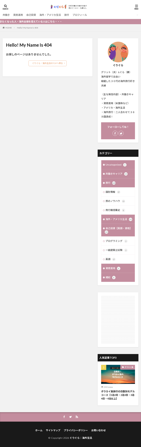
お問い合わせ (98, 430)
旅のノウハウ (115, 200)
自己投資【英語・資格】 (118, 230)
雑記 (110, 277)
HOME (9, 27)
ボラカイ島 (129, 367)
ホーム (38, 430)
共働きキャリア (116, 173)
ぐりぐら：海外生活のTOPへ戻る (47, 63)
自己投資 (31, 14)
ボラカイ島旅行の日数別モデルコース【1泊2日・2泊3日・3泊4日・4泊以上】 (118, 395)
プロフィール (80, 14)
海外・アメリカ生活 (50, 14)
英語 (110, 259)
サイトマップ (53, 430)
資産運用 (18, 14)
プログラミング (116, 240)
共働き (6, 14)
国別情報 (113, 191)
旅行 (66, 14)
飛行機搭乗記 (115, 210)
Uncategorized (115, 164)
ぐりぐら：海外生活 (81, 437)
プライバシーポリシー (76, 430)
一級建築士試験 (116, 250)
